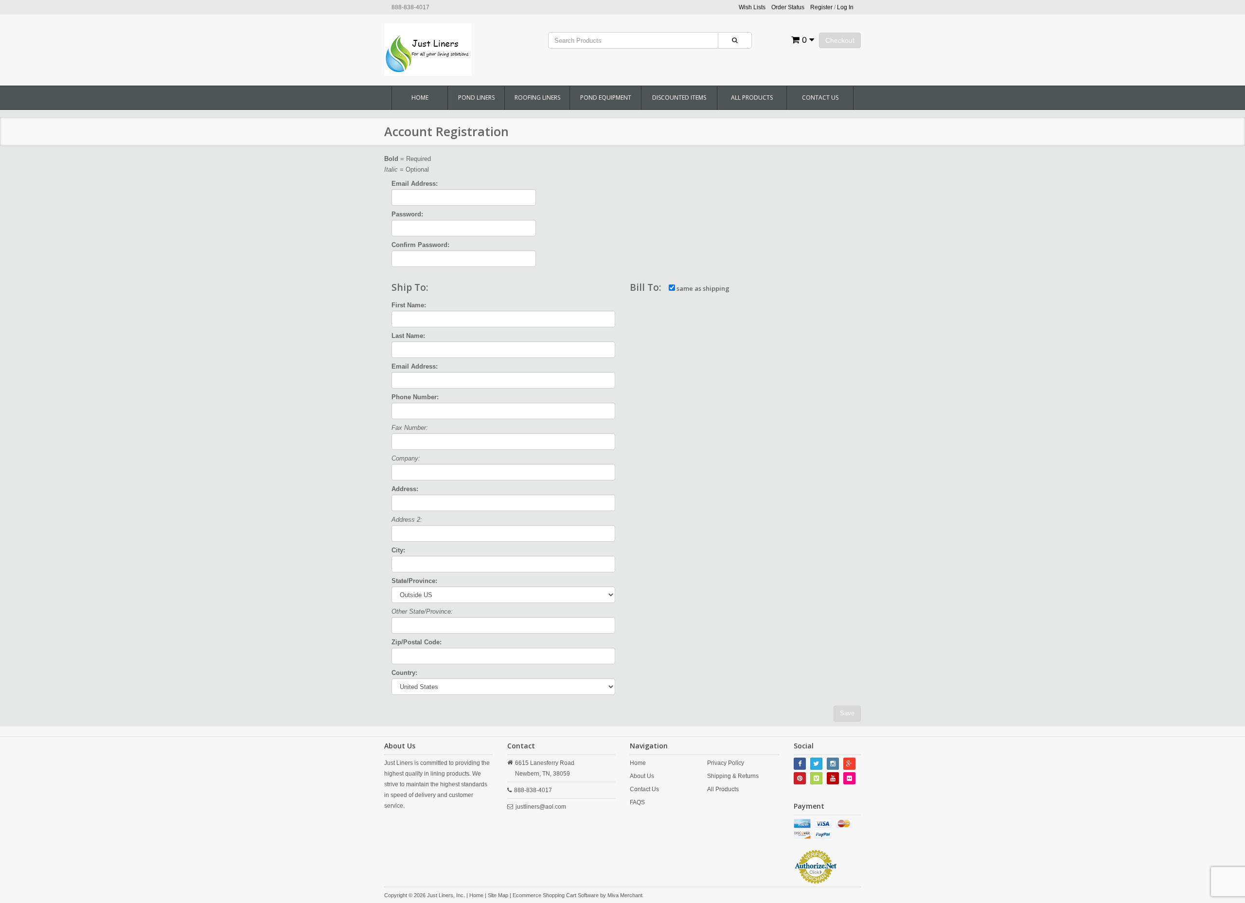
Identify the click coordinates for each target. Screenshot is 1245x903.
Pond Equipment (605, 97)
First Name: (408, 305)
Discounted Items (679, 97)
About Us (642, 776)
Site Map (498, 895)
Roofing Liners (537, 97)
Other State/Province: (422, 611)
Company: (405, 458)
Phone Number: (415, 397)
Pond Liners (476, 97)
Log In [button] (845, 7)
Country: (404, 672)
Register (821, 7)
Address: (404, 489)
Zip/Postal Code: (416, 642)
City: (398, 550)
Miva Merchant (624, 895)
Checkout (839, 40)
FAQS (637, 802)
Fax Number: (409, 427)
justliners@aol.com (541, 806)
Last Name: (408, 335)
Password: (407, 214)
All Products (752, 97)
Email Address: (414, 183)
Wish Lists (752, 7)
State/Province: (414, 580)
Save (847, 713)
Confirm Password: (420, 244)
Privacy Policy (725, 763)
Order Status (787, 7)
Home (419, 97)
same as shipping (702, 288)
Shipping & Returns (733, 776)
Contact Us (820, 97)
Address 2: (406, 519)
